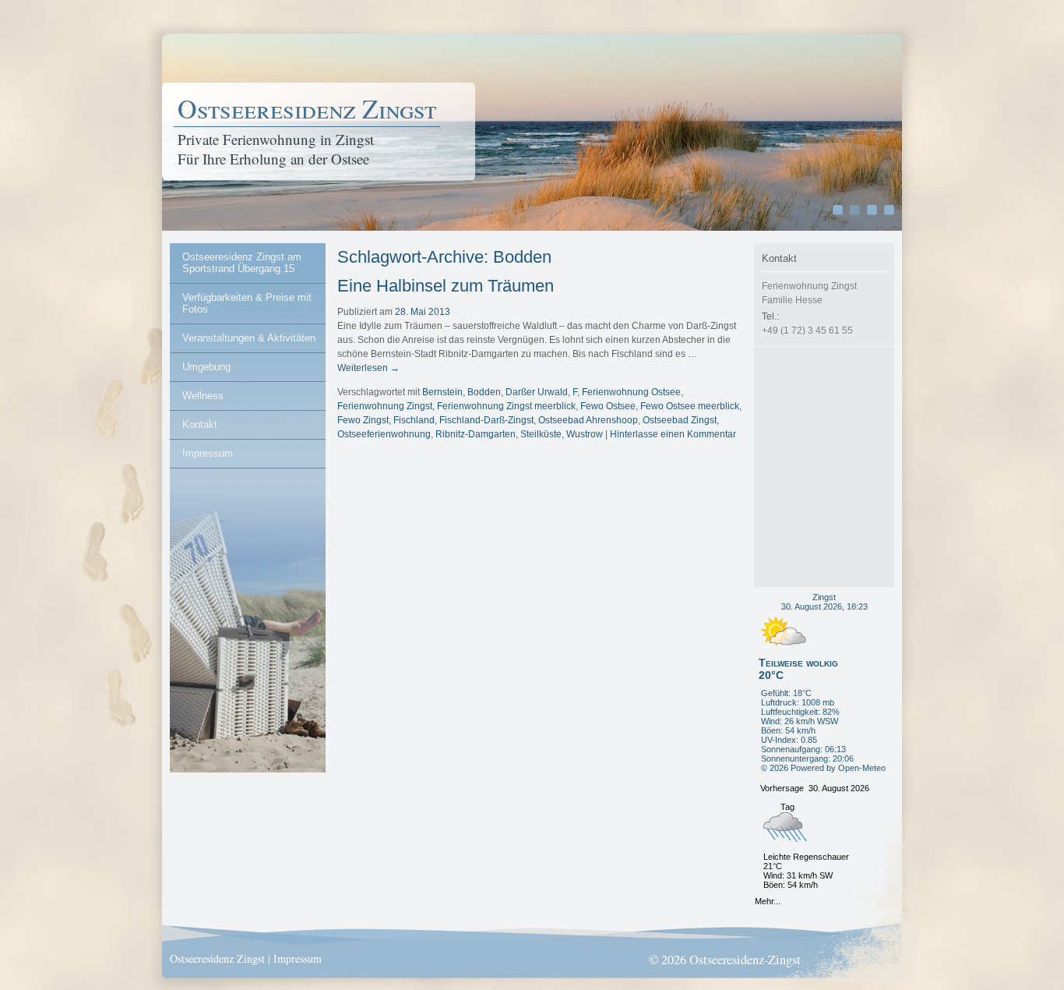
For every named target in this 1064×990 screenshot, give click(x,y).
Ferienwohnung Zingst (384, 406)
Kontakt (199, 424)
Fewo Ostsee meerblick (689, 406)
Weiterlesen (368, 367)
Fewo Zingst (363, 420)
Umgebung (206, 367)
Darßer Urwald (537, 392)
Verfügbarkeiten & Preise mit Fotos (247, 303)
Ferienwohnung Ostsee (631, 392)
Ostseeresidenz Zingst (307, 108)
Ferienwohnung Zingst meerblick (506, 406)
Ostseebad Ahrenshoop (588, 420)
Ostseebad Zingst (680, 420)
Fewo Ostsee (608, 406)
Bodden (484, 392)
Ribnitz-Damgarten (475, 434)
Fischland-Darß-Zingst (486, 420)
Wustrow (584, 434)
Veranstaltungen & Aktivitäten (248, 338)
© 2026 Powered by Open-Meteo (823, 768)
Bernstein (442, 392)
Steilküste (541, 434)
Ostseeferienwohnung (384, 434)
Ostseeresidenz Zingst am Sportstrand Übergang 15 (241, 262)
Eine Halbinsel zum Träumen (445, 285)
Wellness (203, 395)
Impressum (207, 453)
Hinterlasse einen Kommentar (673, 434)
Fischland (414, 420)
